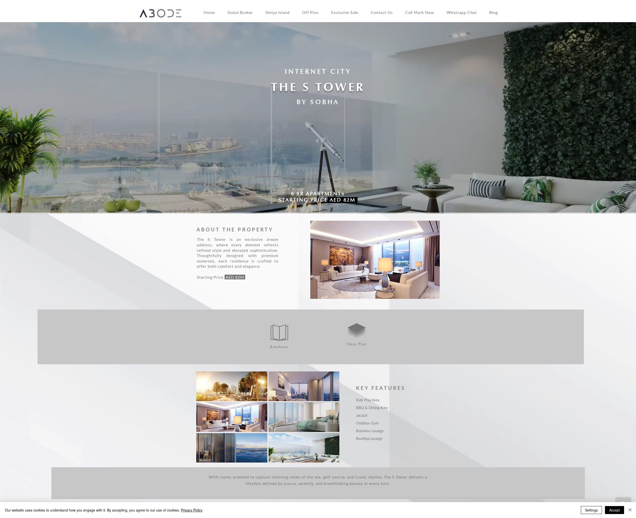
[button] (280, 12)
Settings (591, 510)
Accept (614, 510)
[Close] (630, 510)
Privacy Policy (191, 510)
